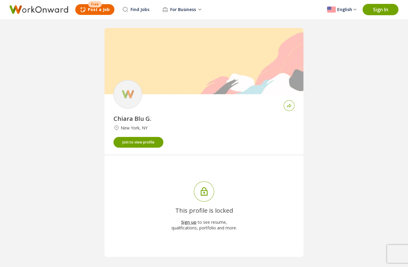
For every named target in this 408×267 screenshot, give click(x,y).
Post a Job (99, 9)
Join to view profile (138, 142)
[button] (380, 9)
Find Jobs (140, 9)
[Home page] (39, 9)
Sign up (189, 222)
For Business (183, 9)
